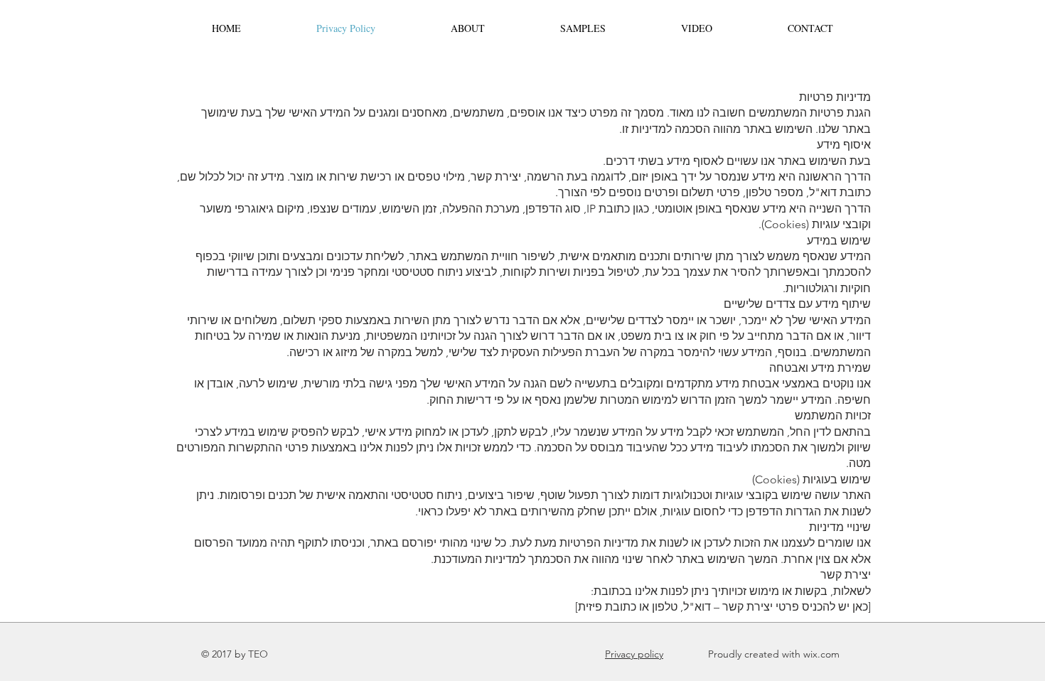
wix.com (821, 654)
